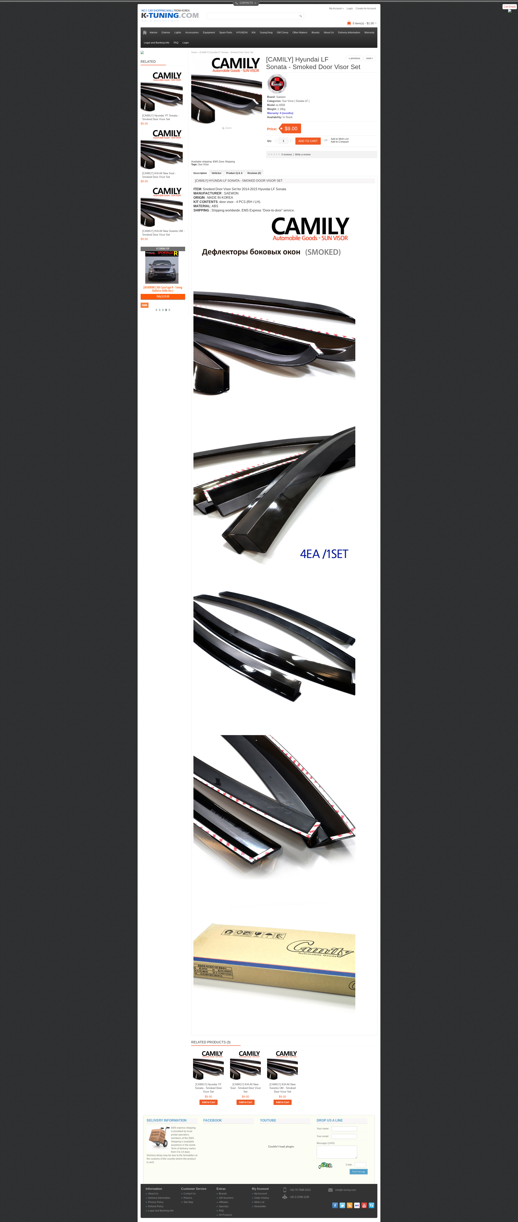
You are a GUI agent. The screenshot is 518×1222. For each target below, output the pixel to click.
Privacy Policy (155, 1202)
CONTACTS (246, 2)
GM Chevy (282, 32)
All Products (225, 1214)
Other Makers (300, 32)
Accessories (192, 32)
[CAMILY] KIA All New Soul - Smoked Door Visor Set (245, 1088)
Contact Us (190, 1193)
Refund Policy (155, 1206)
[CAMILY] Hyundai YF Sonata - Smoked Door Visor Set (208, 1088)
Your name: (323, 1128)
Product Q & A (234, 173)
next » (369, 58)
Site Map (188, 1202)
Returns (188, 1197)
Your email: (323, 1136)
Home (194, 52)
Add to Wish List (339, 139)
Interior (153, 32)
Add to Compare (340, 141)
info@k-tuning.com (345, 1190)
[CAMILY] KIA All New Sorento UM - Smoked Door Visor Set (283, 1088)
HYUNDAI (241, 32)
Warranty (369, 32)
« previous (354, 58)
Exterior (166, 32)
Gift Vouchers (226, 1197)
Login (186, 42)
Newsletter (260, 1206)
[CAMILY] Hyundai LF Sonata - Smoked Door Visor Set (226, 52)
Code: (349, 1164)
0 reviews (286, 154)
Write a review (303, 154)
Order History (261, 1197)
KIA (254, 32)
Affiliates (223, 1202)
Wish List (259, 1202)
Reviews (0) (254, 173)
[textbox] (255, 16)
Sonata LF (302, 100)
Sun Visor (288, 100)
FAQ (176, 42)
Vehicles (216, 173)
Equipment (209, 32)
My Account (260, 1193)
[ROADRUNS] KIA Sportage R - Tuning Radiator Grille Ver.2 (162, 289)
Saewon (281, 96)
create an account (366, 8)
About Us (329, 32)
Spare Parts (225, 32)
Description (200, 173)
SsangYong (266, 32)
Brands (223, 1193)
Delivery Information (349, 32)
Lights (177, 32)
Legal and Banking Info (156, 42)
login (350, 8)
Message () (326, 1143)
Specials (223, 1206)
